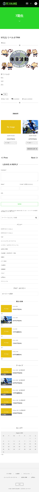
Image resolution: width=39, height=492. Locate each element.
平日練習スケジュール (32, 142)
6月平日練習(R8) (17, 354)
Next (33, 158)
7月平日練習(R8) (17, 332)
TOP (2, 237)
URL (2, 193)
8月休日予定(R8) (11, 139)
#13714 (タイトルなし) (7, 233)
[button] (35, 3)
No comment (16, 99)
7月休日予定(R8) (17, 343)
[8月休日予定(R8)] (11, 127)
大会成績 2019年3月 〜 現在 (8, 253)
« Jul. (2, 454)
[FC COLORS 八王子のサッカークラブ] (10, 3)
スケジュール (4, 281)
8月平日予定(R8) (33, 139)
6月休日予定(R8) (17, 413)
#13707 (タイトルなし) (7, 229)
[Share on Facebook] (30, 3)
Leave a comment (28, 99)
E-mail (21, 184)
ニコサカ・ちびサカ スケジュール (9, 245)
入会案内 (3, 265)
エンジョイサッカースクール (8, 241)
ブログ (2, 273)
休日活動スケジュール (10, 142)
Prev (6, 158)
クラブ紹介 (4, 261)
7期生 (5, 94)
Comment (3, 170)
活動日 (2, 257)
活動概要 (3, 269)
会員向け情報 (4, 249)
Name (2, 184)
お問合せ (3, 277)
